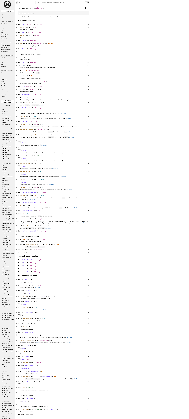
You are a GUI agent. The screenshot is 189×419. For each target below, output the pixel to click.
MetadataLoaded (6, 411)
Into (28, 345)
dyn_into (23, 148)
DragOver (4, 281)
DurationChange (5, 294)
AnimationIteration (6, 135)
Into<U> (2, 87)
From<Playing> (4, 34)
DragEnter (4, 268)
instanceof (24, 124)
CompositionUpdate (6, 216)
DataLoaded (5, 238)
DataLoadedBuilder (6, 240)
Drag (3, 259)
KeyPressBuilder (6, 379)
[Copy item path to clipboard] (44, 8)
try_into (26, 409)
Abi (23, 97)
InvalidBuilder (5, 371)
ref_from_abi (29, 226)
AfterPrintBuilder (6, 124)
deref (22, 57)
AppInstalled (5, 144)
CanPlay (4, 169)
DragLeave (4, 276)
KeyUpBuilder (5, 384)
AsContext (3, 75)
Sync (24, 266)
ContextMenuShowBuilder (8, 231)
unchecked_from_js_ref (28, 135)
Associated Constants (7, 15)
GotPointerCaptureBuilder (8, 358)
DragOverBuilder (6, 283)
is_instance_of (25, 179)
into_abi (23, 116)
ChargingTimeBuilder (7, 193)
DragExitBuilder (5, 274)
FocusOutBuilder (6, 332)
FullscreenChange (6, 339)
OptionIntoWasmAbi (5, 45)
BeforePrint (4, 161)
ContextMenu (5, 225)
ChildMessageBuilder (7, 197)
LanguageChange (6, 386)
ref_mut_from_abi (31, 244)
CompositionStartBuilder (7, 214)
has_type (23, 140)
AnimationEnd (5, 131)
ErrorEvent (4, 302)
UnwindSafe (3, 66)
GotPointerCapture (6, 356)
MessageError (5, 407)
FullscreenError (5, 343)
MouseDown (5, 416)
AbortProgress (5, 114)
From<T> (3, 83)
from (21, 89)
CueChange (4, 234)
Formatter (37, 43)
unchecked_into (25, 163)
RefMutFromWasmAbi (6, 49)
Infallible (31, 387)
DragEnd (4, 264)
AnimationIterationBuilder (8, 137)
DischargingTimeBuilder (7, 249)
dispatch (23, 81)
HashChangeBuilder (6, 362)
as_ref (22, 27)
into (24, 351)
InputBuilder (5, 366)
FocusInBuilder (5, 328)
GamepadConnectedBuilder (8, 349)
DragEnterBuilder (6, 270)
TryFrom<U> (3, 94)
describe (23, 252)
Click (3, 199)
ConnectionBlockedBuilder (8, 223)
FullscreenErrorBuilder (7, 345)
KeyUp (3, 381)
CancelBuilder (5, 180)
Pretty (2, 90)
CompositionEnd (5, 208)
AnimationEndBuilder (7, 133)
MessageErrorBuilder (7, 409)
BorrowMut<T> (4, 79)
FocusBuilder (5, 324)
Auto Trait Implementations (7, 55)
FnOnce (43, 296)
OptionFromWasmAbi (6, 43)
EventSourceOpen (6, 317)
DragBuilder (4, 261)
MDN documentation (70, 17)
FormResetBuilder (6, 336)
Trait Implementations (7, 21)
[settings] (88, 2)
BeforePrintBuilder (6, 163)
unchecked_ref (25, 171)
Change (3, 182)
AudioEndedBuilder (6, 154)
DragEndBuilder (5, 266)
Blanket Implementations (7, 70)
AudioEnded (4, 152)
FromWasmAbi (4, 36)
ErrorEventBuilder (6, 304)
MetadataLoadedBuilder (7, 414)
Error (23, 387)
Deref (2, 30)
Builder (24, 70)
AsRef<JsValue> (4, 26)
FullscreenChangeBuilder (8, 341)
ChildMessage (5, 195)
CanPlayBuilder (5, 171)
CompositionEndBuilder (7, 210)
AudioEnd (4, 148)
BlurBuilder (4, 167)
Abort (3, 109)
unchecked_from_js (26, 129)
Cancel (3, 178)
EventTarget (42, 81)
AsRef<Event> (4, 23)
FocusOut (4, 330)
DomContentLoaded (6, 251)
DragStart (4, 285)
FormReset (4, 334)
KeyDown (4, 373)
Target (24, 51)
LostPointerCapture (6, 403)
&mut (43, 318)
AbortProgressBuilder (7, 116)
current (38, 342)
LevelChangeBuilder (6, 392)
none (21, 205)
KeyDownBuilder (6, 375)
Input (3, 364)
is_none (22, 195)
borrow (25, 307)
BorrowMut (28, 313)
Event (2, 32)
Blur (3, 165)
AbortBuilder (5, 111)
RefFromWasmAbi (5, 47)
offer (25, 296)
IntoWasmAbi (4, 38)
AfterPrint (4, 122)
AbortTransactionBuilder (7, 120)
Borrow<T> (3, 77)
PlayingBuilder (34, 70)
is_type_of (24, 187)
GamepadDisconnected (7, 351)
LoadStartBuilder (6, 401)
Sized (30, 282)
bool (43, 124)
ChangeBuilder (5, 184)
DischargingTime (6, 246)
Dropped (4, 289)
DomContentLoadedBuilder (8, 253)
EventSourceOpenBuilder (8, 319)
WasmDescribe (4, 51)
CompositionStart (6, 212)
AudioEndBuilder (6, 150)
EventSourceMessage (7, 313)
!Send (2, 60)
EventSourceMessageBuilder (8, 315)
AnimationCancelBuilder (7, 129)
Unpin (2, 64)
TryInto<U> (3, 96)
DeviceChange (5, 242)
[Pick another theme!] (17, 2)
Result (38, 148)
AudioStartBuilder (6, 159)
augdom (5, 102)
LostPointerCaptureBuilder (8, 405)
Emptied (4, 298)
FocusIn (3, 326)
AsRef (24, 24)
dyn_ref (22, 156)
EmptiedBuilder (5, 300)
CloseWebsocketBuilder (7, 206)
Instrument (3, 85)
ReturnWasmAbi (4, 92)
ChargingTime (5, 191)
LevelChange (5, 390)
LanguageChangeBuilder (7, 388)
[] (85, 8)
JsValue (30, 32)
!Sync (2, 62)
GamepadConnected (6, 347)
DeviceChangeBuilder (7, 244)
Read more (47, 46)
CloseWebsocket (6, 204)
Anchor (24, 219)
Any (1, 72)
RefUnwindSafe (4, 58)
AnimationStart (5, 139)
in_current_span (25, 340)
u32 (27, 97)
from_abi (28, 102)
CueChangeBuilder (6, 236)
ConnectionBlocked (6, 221)
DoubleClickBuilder (6, 257)
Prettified (39, 362)
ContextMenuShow (6, 229)
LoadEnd (4, 394)
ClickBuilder (4, 201)
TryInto (30, 398)
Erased (2, 81)
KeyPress (4, 377)
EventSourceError (6, 309)
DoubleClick (4, 255)
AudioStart (4, 156)
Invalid (3, 369)
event (10, 102)
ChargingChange (5, 186)
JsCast (2, 41)
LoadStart (4, 399)
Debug (2, 28)
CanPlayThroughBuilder (7, 176)
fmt (21, 43)
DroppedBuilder (5, 291)
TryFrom (30, 382)
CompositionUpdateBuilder (8, 219)
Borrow (27, 301)
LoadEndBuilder (5, 396)
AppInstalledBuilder (6, 146)
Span (38, 335)
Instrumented (48, 335)
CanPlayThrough (5, 174)
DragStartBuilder (6, 287)
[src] (87, 8)
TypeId (39, 285)
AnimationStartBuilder (7, 141)
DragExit (4, 272)
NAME (2, 17)
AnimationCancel (6, 126)
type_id (25, 285)
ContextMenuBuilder (6, 227)
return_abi (27, 376)
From (23, 86)
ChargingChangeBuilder (7, 189)
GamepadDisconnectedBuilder (8, 354)
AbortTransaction (6, 118)
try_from (26, 393)
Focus (3, 321)
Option (38, 156)
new (21, 75)
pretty (25, 362)
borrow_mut (27, 318)
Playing (39, 8)
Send (24, 263)
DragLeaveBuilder (6, 279)
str (35, 65)
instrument (24, 335)
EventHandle (5, 306)
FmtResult (51, 43)
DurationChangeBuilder (7, 296)
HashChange (5, 360)
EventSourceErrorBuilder (7, 311)
